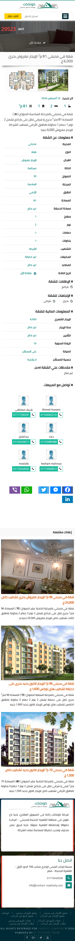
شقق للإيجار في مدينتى (55, 913)
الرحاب (13, 819)
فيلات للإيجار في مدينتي (21, 923)
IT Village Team (47, 932)
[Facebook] (67, 490)
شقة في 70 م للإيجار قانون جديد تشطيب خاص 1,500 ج (39, 772)
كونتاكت (56, 814)
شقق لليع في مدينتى (26, 913)
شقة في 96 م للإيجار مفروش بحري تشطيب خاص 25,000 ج (37, 599)
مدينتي (24, 819)
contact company (51, 928)
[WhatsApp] (26, 490)
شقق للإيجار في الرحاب (52, 916)
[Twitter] (43, 490)
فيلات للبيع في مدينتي (19, 920)
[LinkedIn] (67, 499)
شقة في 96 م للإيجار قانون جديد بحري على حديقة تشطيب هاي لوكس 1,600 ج (41, 686)
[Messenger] (55, 490)
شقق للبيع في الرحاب (22, 916)
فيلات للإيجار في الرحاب (53, 923)
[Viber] (14, 490)
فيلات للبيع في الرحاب (48, 920)
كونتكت (5, 913)
